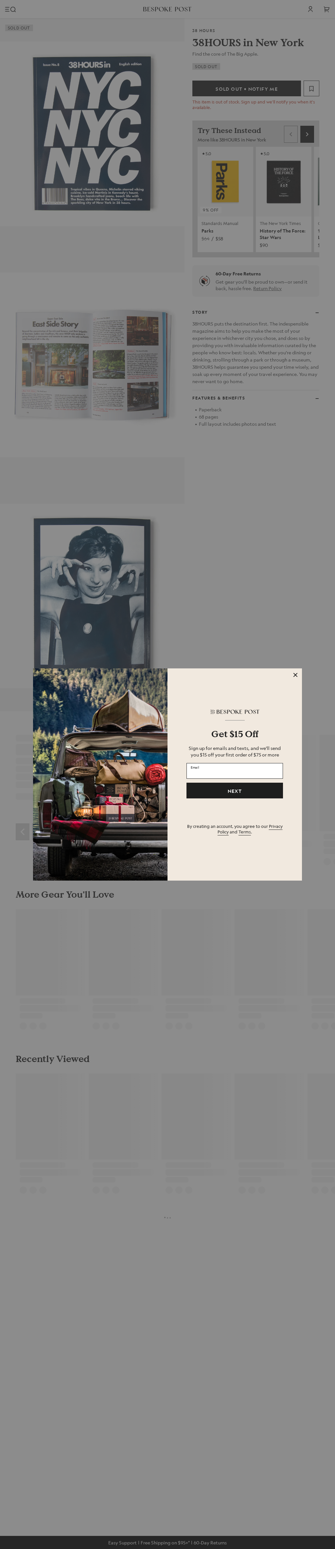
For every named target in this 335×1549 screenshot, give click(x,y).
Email (195, 767)
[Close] (295, 674)
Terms (244, 831)
